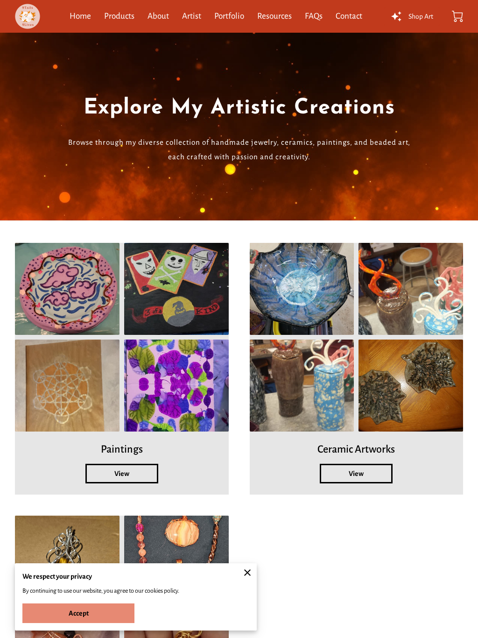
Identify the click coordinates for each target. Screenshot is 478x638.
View (121, 473)
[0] (457, 16)
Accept (79, 613)
